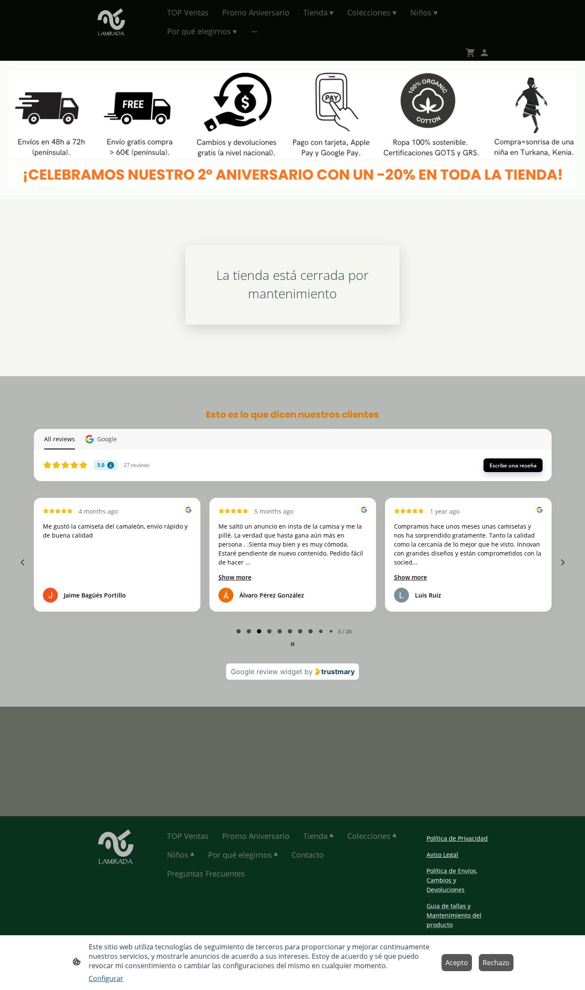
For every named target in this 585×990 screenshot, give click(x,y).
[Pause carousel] (292, 644)
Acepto (456, 962)
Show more (234, 577)
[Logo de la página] (111, 22)
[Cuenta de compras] (484, 53)
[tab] (238, 631)
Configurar (106, 978)
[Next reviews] (562, 562)
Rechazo (496, 962)
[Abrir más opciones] (254, 31)
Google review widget (266, 671)
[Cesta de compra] (472, 53)
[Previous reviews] (22, 562)
